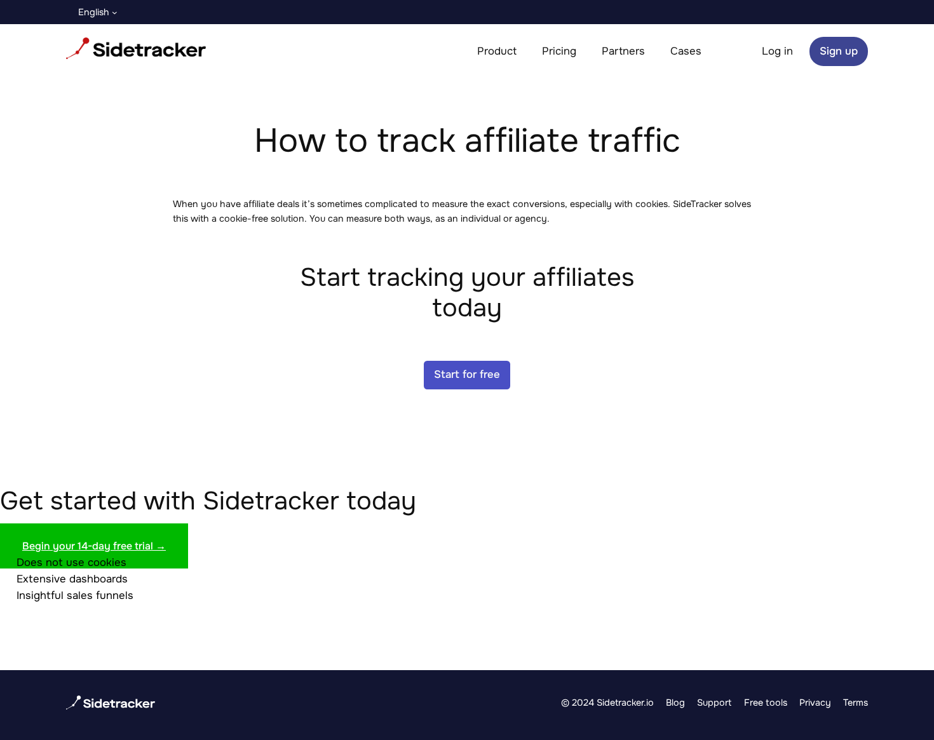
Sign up (839, 51)
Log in (777, 51)
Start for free (467, 374)
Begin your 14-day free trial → (94, 546)
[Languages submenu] (115, 12)
